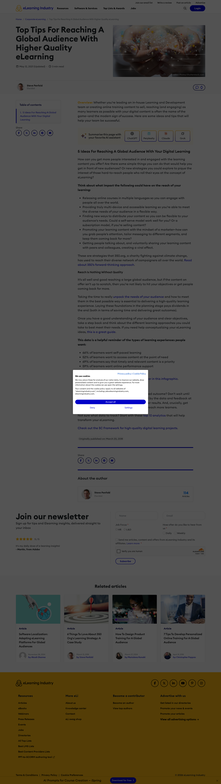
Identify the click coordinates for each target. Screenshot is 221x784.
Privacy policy (124, 373)
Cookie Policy (139, 373)
